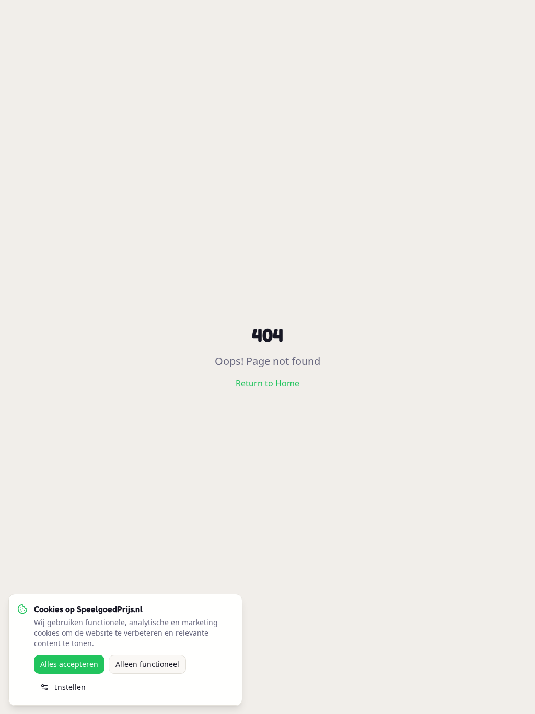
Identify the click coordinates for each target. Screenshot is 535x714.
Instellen (70, 687)
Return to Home (267, 383)
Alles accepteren (69, 664)
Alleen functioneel (147, 664)
